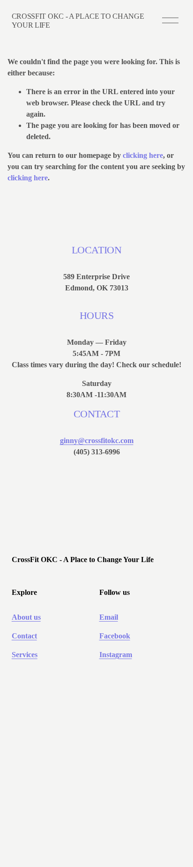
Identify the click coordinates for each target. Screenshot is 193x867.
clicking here (143, 155)
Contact (24, 636)
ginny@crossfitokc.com (97, 441)
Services (24, 655)
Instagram (115, 655)
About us (26, 617)
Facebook (114, 636)
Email (108, 617)
